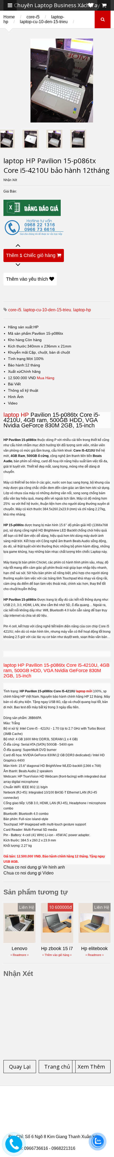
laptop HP (16, 414)
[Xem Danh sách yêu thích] (90, 5)
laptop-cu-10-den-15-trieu (44, 21)
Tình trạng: (17, 359)
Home (9, 17)
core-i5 (33, 17)
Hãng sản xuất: (20, 327)
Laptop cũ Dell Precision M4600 (48, 1116)
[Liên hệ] (13, 1148)
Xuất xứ (14, 371)
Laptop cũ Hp (51, 1103)
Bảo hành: (16, 365)
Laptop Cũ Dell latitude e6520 (54, 1132)
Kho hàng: (16, 340)
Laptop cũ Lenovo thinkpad (44, 1107)
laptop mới (84, 691)
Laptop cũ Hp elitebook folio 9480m (72, 1113)
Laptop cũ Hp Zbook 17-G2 (55, 1126)
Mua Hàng (45, 378)
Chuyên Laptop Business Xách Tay (57, 5)
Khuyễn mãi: (18, 352)
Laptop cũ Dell (88, 1103)
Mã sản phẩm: (20, 333)
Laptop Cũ (90, 1107)
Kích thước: (17, 346)
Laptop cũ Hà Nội (35, 1110)
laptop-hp (82, 310)
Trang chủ (18, 1103)
